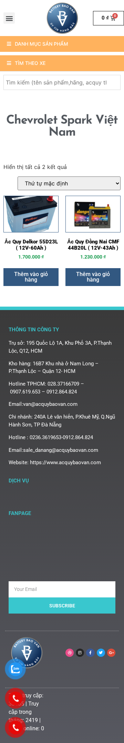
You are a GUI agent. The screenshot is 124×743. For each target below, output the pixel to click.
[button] (9, 18)
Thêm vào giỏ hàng (31, 277)
